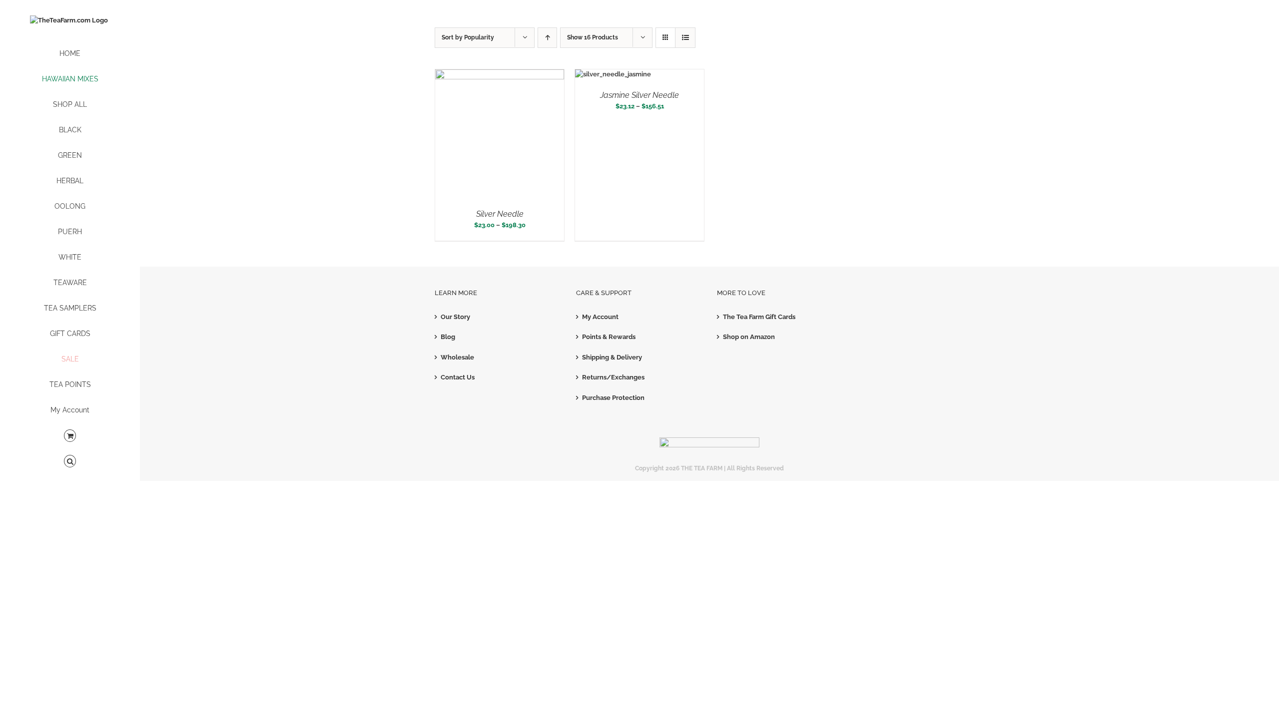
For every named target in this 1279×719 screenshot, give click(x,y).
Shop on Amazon (749, 337)
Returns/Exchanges (613, 377)
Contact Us (458, 377)
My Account (600, 317)
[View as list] (685, 37)
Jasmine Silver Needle (639, 95)
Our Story (455, 317)
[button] (70, 461)
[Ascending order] (547, 37)
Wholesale (457, 357)
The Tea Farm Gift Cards (759, 317)
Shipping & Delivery (612, 357)
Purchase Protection (613, 397)
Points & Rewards (609, 337)
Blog (448, 337)
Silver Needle (500, 214)
